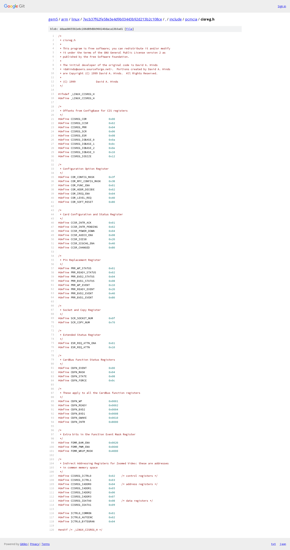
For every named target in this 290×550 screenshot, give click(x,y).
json (283, 544)
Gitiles (24, 544)
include (175, 19)
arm (64, 19)
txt (273, 544)
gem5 (53, 19)
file (129, 29)
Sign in (282, 6)
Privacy (34, 544)
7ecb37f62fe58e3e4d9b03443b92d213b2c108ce (122, 19)
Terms (45, 544)
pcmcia (191, 19)
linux (75, 19)
